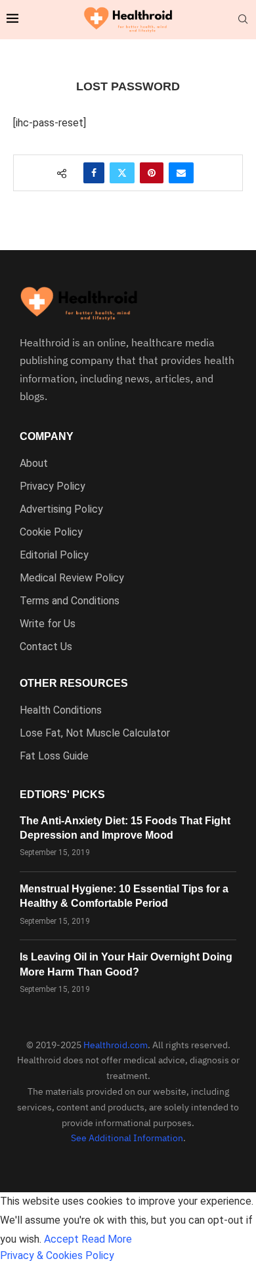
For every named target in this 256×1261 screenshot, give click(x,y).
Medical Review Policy (72, 578)
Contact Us (46, 647)
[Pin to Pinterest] (151, 172)
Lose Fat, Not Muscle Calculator (95, 733)
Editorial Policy (54, 555)
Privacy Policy (52, 486)
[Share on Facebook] (93, 172)
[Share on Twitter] (122, 172)
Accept (61, 1239)
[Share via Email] (181, 172)
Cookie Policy (51, 532)
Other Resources (74, 683)
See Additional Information (127, 1138)
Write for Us (47, 624)
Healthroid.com (115, 1045)
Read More (106, 1239)
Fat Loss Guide (54, 756)
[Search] (242, 19)
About (34, 463)
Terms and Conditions (69, 601)
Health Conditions (61, 710)
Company (47, 436)
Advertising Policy (61, 509)
